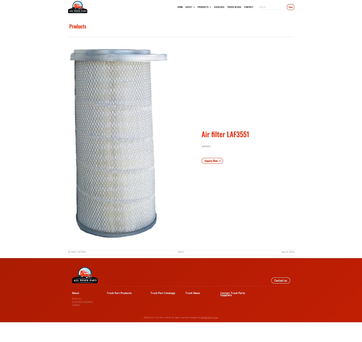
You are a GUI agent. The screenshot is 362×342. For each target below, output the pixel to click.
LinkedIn (76, 305)
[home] (78, 7)
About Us (76, 298)
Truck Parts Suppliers (82, 301)
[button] (191, 7)
